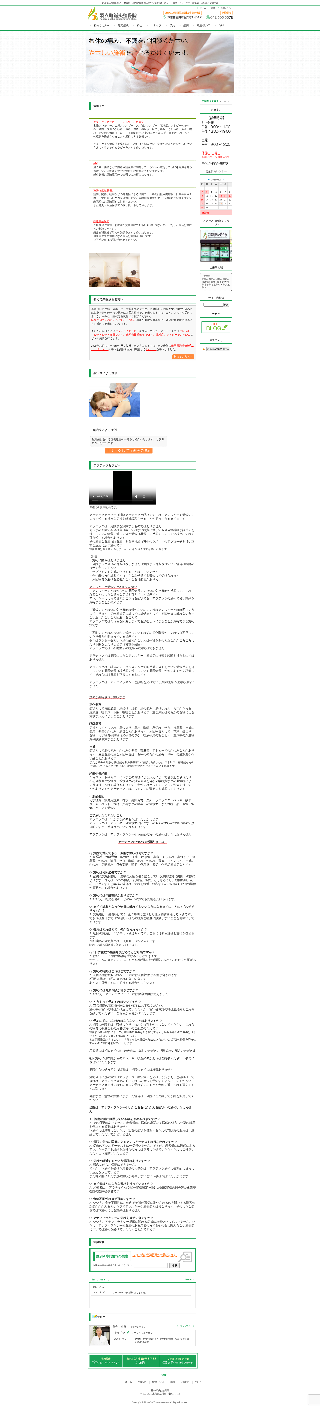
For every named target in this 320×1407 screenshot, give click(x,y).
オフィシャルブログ (142, 1333)
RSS (136, 1279)
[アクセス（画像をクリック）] (216, 261)
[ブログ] (216, 333)
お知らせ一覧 (189, 1279)
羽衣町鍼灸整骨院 (162, 1402)
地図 (213, 8)
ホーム (203, 8)
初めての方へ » (183, 356)
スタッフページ (187, 1326)
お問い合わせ (227, 8)
